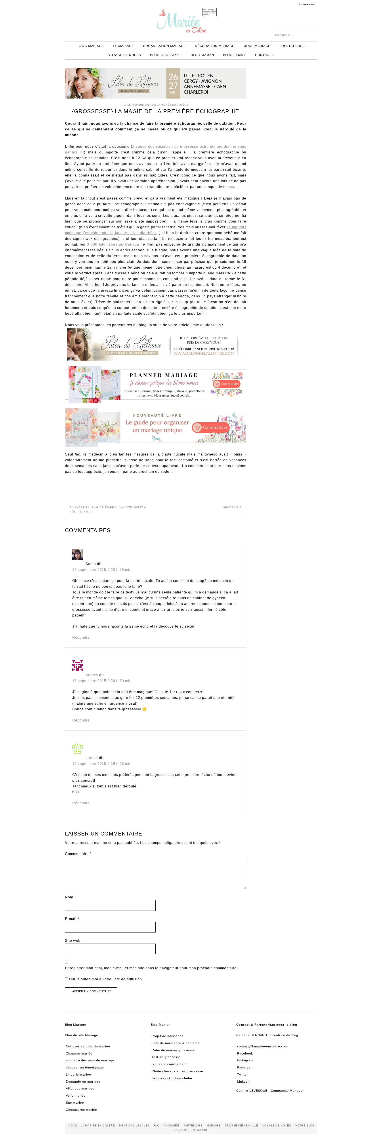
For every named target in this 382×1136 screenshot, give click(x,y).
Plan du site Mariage (81, 1035)
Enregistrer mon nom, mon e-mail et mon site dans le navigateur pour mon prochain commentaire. (151, 968)
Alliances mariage (80, 1088)
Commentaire (78, 854)
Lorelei (92, 758)
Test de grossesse (166, 1057)
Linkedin (244, 1081)
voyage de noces (276, 1125)
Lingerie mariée (78, 1074)
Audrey (92, 675)
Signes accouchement (169, 1064)
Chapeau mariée (79, 1053)
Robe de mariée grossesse (173, 1050)
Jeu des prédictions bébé (172, 1078)
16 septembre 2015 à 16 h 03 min (102, 764)
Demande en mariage (83, 1081)
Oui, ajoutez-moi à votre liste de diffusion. (105, 979)
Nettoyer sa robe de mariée (88, 1046)
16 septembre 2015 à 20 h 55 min (102, 570)
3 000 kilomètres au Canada (113, 244)
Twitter (242, 1074)
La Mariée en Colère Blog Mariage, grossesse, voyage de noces (191, 21)
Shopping (231, 507)
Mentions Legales (134, 1125)
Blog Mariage (75, 1024)
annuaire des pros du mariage (90, 1060)
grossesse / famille (241, 1125)
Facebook (245, 1053)
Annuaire (171, 1125)
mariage (213, 1125)
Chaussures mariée (81, 1109)
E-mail (72, 919)
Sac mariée (75, 1102)
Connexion (307, 4)
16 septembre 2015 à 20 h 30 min (102, 681)
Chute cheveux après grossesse (177, 1071)
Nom (70, 897)
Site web (72, 940)
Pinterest (244, 1067)
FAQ (156, 1125)
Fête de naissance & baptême (176, 1043)
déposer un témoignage (85, 1067)
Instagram (245, 1060)
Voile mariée (76, 1095)
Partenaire (192, 1125)
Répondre (81, 637)
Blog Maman (161, 1024)
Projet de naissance (167, 1036)
